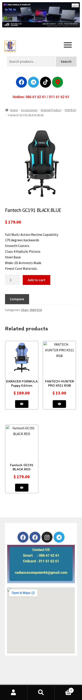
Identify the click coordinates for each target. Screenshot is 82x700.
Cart (63, 689)
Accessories (29, 110)
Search (66, 61)
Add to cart (36, 280)
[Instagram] (47, 537)
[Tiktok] (45, 82)
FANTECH (70, 110)
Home (14, 110)
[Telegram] (33, 82)
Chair (24, 310)
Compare (17, 299)
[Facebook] (21, 82)
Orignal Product (51, 110)
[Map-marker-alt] (57, 82)
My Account (13, 692)
